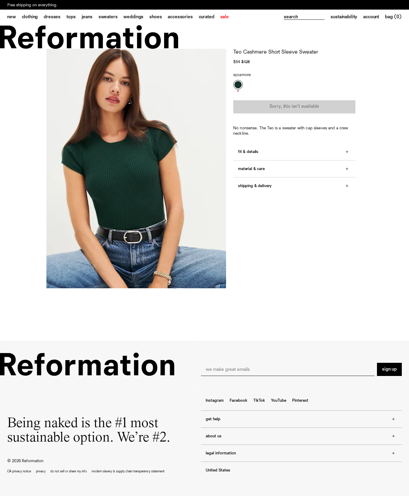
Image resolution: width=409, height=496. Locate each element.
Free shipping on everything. (32, 5)
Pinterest (300, 400)
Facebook (238, 400)
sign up (389, 369)
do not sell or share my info (68, 471)
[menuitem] (14, 17)
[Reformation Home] (204, 37)
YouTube (278, 400)
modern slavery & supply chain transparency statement (128, 471)
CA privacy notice (19, 471)
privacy (41, 471)
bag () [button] (393, 17)
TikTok (259, 400)
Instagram (215, 400)
